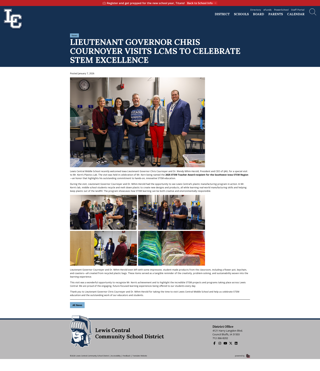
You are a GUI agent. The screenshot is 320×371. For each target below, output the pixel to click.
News (74, 35)
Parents (275, 14)
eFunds (268, 9)
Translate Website (139, 356)
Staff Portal (297, 9)
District (222, 14)
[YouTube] (225, 343)
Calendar (295, 14)
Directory (255, 9)
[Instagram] (220, 343)
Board (258, 14)
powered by (240, 356)
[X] (231, 343)
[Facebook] (214, 343)
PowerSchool (281, 9)
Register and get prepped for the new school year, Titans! (159, 3)
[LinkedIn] (236, 343)
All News (77, 305)
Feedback (126, 356)
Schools (241, 14)
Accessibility (116, 356)
